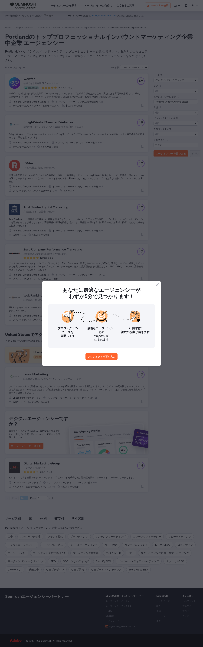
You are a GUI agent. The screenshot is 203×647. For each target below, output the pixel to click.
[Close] (157, 285)
